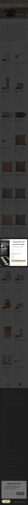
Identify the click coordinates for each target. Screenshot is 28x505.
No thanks (18, 264)
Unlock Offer (18, 260)
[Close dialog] (26, 240)
